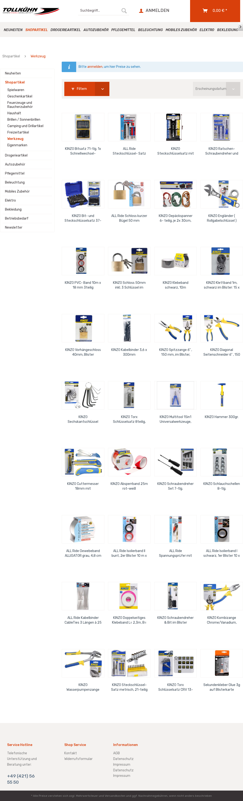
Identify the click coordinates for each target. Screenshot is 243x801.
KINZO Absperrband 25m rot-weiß (129, 486)
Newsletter (13, 228)
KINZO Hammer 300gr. (221, 417)
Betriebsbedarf (16, 218)
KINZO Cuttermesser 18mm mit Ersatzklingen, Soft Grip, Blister (83, 486)
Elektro (10, 200)
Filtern (81, 89)
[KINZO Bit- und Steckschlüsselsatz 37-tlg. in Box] (83, 194)
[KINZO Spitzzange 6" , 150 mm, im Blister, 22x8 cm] (175, 328)
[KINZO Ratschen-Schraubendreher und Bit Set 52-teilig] (222, 127)
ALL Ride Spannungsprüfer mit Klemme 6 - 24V (175, 553)
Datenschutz (123, 759)
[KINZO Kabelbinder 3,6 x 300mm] (129, 328)
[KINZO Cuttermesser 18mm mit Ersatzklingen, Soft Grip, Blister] (83, 462)
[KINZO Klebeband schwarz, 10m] (175, 261)
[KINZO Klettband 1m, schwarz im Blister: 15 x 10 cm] (222, 261)
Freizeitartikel (18, 132)
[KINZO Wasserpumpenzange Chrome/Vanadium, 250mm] (83, 663)
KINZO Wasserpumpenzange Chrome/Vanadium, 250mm (82, 687)
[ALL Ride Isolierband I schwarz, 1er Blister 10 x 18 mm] (222, 529)
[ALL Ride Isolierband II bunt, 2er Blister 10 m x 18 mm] (129, 529)
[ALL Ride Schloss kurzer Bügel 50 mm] (129, 194)
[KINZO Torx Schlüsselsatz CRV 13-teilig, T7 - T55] (175, 663)
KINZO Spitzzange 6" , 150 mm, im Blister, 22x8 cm (175, 352)
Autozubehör (15, 164)
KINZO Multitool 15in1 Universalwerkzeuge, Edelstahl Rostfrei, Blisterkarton (175, 419)
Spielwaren (15, 90)
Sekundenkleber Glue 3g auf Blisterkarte (221, 687)
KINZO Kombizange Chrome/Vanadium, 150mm (222, 620)
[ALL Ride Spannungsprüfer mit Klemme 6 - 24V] (175, 529)
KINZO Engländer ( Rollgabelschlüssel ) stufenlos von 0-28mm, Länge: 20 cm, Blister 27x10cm (221, 218)
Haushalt (14, 113)
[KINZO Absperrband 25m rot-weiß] (129, 462)
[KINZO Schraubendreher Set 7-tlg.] (175, 462)
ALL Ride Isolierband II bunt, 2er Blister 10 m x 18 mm (129, 553)
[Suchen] (124, 10)
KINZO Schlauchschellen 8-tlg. (221, 486)
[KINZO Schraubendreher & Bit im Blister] (175, 596)
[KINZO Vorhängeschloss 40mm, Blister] (83, 328)
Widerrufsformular (78, 759)
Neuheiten (13, 73)
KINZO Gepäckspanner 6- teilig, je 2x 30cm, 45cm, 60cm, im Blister (175, 218)
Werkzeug (15, 139)
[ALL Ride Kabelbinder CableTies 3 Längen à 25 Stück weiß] (83, 596)
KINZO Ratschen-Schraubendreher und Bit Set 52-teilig (221, 151)
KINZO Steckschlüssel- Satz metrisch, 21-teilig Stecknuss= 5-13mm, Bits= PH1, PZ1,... (129, 687)
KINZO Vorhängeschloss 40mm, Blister (83, 352)
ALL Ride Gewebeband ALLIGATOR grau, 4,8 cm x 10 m (83, 553)
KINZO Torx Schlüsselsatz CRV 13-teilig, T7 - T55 (175, 687)
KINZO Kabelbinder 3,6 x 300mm (129, 352)
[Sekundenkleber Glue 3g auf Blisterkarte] (222, 663)
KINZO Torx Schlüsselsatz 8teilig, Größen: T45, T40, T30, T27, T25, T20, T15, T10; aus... (129, 419)
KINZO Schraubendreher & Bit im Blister (175, 620)
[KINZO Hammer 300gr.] (222, 395)
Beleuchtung (15, 182)
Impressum (121, 765)
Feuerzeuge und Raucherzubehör (20, 105)
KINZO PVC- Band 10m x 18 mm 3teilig (83, 285)
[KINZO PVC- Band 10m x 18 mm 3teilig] (83, 261)
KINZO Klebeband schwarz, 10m (175, 285)
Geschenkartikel (19, 96)
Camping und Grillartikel (25, 126)
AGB (116, 753)
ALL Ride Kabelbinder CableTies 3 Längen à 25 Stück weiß (83, 620)
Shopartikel (15, 82)
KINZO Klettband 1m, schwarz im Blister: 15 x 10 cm (222, 285)
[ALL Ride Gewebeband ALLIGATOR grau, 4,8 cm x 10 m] (83, 529)
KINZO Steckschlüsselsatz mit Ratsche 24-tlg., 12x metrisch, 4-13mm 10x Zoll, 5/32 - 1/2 (175, 151)
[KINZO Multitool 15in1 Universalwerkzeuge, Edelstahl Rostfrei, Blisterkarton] (175, 395)
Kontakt (70, 753)
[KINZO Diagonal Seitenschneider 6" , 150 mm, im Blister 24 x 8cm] (222, 328)
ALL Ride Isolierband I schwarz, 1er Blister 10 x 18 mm (221, 553)
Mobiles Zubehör (17, 191)
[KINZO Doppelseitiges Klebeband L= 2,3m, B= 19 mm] (129, 596)
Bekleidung (13, 209)
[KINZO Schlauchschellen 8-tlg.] (222, 462)
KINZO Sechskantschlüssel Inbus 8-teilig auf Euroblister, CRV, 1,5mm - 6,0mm (83, 419)
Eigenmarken (17, 145)
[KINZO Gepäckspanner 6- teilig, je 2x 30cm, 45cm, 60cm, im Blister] (175, 194)
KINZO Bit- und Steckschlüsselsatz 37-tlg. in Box (83, 218)
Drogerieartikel (16, 155)
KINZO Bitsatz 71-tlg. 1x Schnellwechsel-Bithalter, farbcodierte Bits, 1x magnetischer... (83, 151)
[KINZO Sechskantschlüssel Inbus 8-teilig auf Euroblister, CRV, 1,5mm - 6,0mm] (83, 395)
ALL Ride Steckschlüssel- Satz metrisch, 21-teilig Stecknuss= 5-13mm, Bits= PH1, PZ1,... (129, 151)
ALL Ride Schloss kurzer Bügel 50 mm (129, 218)
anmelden (95, 67)
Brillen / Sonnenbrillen (23, 120)
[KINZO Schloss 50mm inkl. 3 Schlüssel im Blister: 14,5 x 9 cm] (129, 261)
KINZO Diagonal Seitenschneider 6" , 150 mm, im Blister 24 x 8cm (221, 352)
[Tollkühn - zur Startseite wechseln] (31, 11)
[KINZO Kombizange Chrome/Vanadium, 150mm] (222, 596)
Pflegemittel (14, 173)
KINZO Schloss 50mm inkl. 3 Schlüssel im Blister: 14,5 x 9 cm (129, 285)
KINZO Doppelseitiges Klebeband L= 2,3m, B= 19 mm (129, 620)
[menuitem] (103, 10)
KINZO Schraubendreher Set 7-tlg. (175, 486)
